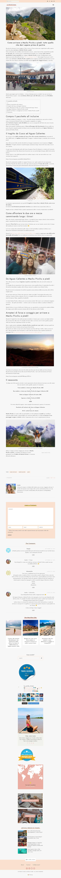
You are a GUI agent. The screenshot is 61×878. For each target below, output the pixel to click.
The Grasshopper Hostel (31, 57)
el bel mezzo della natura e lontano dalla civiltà (23, 233)
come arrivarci (13, 472)
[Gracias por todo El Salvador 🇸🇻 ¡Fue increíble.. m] (24, 699)
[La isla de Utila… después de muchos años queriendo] (20, 699)
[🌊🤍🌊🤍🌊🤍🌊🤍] (41, 699)
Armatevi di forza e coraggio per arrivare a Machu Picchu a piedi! (23, 110)
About (22, 864)
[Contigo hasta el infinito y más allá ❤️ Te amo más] (33, 695)
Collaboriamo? (36, 864)
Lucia (18, 485)
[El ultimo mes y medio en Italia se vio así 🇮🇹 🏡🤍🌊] (24, 695)
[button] (53, 5)
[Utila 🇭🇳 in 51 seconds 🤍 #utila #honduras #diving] (41, 695)
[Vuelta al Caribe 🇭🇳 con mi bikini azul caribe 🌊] (33, 699)
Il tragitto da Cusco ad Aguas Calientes (16, 106)
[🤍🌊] (28, 695)
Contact (28, 864)
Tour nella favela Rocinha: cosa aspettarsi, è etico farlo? (35, 831)
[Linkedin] (34, 868)
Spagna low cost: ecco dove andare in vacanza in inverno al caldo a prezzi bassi (30, 641)
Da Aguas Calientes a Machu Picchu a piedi (17, 109)
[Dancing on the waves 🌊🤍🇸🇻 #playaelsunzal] (37, 699)
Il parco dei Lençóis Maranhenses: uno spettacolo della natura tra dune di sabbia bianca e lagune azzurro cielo (13, 642)
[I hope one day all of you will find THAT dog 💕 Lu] (20, 695)
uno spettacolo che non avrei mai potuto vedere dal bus (27, 332)
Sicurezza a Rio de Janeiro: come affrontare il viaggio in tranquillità (47, 641)
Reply (33, 554)
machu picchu (22, 472)
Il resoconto (9, 112)
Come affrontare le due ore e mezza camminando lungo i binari (22, 107)
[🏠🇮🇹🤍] (37, 695)
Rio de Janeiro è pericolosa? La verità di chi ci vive (35, 837)
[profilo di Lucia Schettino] (27, 680)
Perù (29, 472)
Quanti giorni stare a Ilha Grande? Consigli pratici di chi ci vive (34, 851)
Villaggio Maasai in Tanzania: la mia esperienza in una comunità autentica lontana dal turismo (35, 844)
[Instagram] (29, 868)
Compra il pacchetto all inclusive (15, 104)
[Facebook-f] (27, 868)
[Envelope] (32, 868)
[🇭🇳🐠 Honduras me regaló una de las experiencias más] (28, 699)
